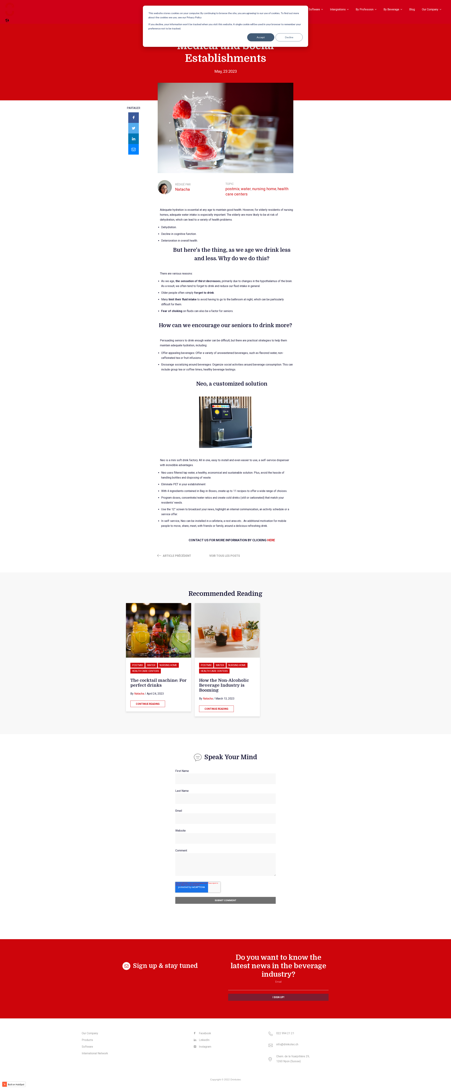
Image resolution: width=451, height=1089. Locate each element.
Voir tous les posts (224, 555)
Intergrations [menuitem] (338, 9)
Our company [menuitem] (430, 9)
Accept (261, 37)
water (246, 189)
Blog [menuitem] (412, 9)
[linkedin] (133, 138)
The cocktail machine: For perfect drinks (158, 683)
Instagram (204, 1046)
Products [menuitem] (87, 1040)
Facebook (204, 1033)
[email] (133, 149)
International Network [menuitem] (95, 1053)
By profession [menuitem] (364, 9)
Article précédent (176, 555)
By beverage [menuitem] (391, 9)
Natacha (182, 189)
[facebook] (133, 117)
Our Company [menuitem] (90, 1033)
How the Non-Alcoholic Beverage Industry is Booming (224, 685)
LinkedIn (203, 1040)
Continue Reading (148, 704)
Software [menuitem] (314, 9)
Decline (289, 37)
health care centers (145, 671)
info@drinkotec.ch (287, 1044)
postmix (233, 189)
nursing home (264, 189)
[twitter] (133, 128)
